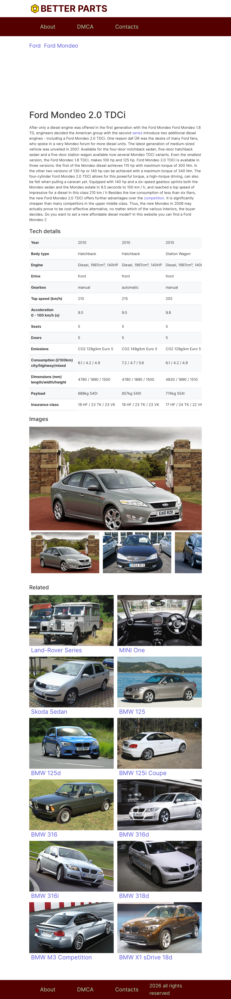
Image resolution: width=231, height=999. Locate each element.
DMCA (85, 26)
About (47, 26)
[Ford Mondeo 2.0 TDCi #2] (137, 552)
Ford (35, 45)
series (137, 133)
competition (154, 198)
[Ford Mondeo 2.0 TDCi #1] (65, 552)
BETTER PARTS (74, 8)
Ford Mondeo (61, 45)
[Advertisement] (115, 82)
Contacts (127, 26)
